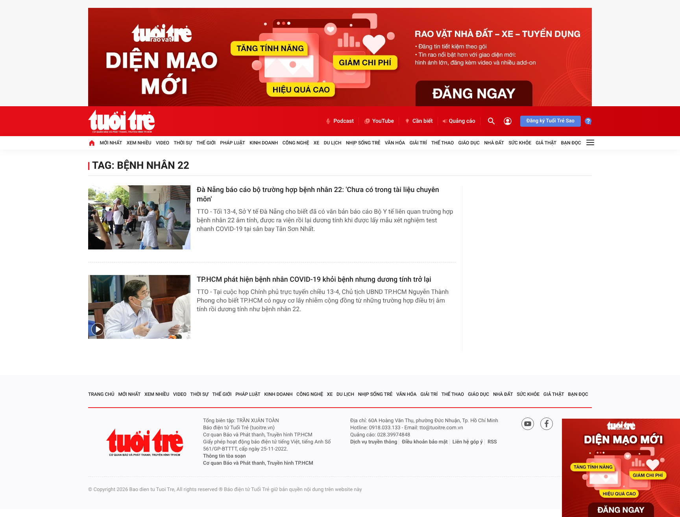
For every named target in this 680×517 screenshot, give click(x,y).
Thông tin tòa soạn (224, 456)
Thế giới (206, 143)
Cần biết (422, 121)
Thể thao (442, 143)
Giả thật (546, 143)
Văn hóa (395, 143)
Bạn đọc (571, 143)
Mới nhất (111, 143)
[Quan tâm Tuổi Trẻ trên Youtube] (527, 423)
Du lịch (333, 143)
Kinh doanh (263, 143)
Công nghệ (296, 143)
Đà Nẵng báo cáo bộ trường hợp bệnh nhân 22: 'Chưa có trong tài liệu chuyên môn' (318, 194)
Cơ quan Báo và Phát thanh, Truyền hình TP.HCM (258, 463)
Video (162, 143)
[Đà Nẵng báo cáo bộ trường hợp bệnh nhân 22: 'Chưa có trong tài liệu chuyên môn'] (139, 217)
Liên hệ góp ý (468, 442)
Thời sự (183, 143)
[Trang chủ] (91, 143)
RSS (492, 442)
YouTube (383, 121)
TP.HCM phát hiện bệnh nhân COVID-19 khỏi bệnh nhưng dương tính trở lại (314, 279)
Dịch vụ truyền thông (373, 442)
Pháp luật (232, 143)
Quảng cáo (462, 121)
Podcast (343, 121)
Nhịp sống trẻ (363, 143)
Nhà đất (494, 143)
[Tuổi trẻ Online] (145, 442)
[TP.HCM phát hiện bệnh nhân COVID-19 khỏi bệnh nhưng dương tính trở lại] (139, 307)
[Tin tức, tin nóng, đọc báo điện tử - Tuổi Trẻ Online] (121, 121)
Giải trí (418, 143)
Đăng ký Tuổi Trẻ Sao (551, 121)
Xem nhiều (139, 143)
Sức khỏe (519, 143)
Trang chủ (101, 394)
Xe (316, 143)
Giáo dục (469, 143)
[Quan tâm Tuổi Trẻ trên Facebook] (546, 423)
